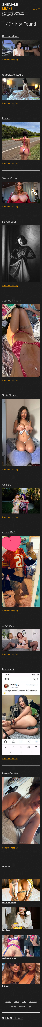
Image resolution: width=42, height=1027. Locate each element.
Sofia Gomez (10, 395)
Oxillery (6, 484)
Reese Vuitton (10, 773)
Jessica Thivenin (12, 300)
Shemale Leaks (12, 1018)
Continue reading (10, 60)
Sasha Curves (10, 178)
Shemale (10, 6)
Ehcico (6, 118)
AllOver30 (8, 625)
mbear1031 (9, 532)
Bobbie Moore (10, 36)
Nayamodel (9, 221)
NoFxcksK (8, 669)
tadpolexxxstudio (12, 74)
